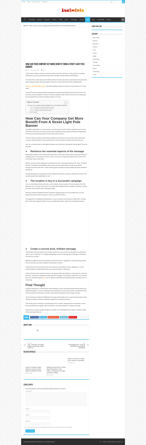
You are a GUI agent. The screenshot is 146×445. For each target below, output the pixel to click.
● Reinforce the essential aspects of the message (43, 107)
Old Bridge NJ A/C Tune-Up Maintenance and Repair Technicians (77, 345)
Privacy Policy (35, 1)
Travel (93, 19)
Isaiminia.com (41, 442)
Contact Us (44, 1)
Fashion (54, 19)
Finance (108, 19)
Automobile (32, 19)
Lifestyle (81, 19)
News (87, 19)
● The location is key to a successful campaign (43, 108)
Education (47, 19)
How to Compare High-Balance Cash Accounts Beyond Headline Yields (34, 369)
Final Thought (33, 112)
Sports (66, 19)
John (28, 70)
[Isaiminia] (73, 10)
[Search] (123, 1)
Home (23, 1)
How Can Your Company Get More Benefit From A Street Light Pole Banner (47, 105)
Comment (29, 391)
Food (94, 50)
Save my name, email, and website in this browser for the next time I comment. (50, 427)
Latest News (96, 59)
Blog (28, 1)
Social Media (100, 19)
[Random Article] (123, 19)
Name (28, 409)
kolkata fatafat (50, 442)
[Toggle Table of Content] (65, 102)
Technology (74, 19)
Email (27, 415)
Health (60, 19)
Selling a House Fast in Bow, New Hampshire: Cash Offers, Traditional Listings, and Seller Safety (56, 370)
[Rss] (111, 2)
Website (28, 421)
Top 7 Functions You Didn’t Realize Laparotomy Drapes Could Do (36, 345)
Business (39, 19)
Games (95, 53)
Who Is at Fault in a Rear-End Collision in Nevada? (76, 359)
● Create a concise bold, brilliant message (42, 110)
